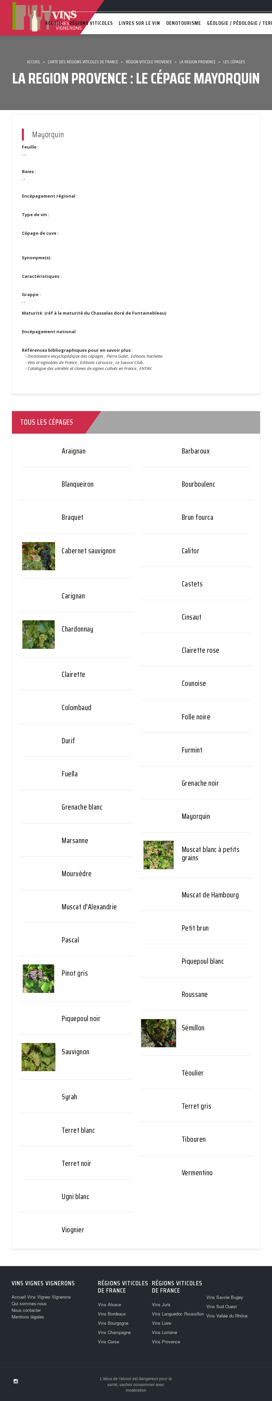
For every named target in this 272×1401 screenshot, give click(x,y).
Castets (192, 584)
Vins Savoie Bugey (224, 1297)
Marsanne (75, 840)
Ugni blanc (75, 1196)
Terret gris (197, 1106)
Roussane (195, 994)
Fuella (70, 774)
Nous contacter (26, 1310)
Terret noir (77, 1163)
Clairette (74, 674)
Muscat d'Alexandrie (89, 907)
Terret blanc (78, 1130)
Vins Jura (161, 1304)
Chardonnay (77, 629)
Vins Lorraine (164, 1332)
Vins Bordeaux (112, 1313)
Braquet (73, 517)
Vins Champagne (114, 1332)
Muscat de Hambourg (210, 895)
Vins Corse (108, 1341)
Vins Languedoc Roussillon (178, 1313)
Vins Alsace (109, 1304)
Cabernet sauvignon (88, 551)
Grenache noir (200, 783)
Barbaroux (196, 451)
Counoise (194, 683)
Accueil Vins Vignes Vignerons (41, 1297)
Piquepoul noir (81, 1018)
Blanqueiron (78, 484)
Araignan (74, 451)
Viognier (73, 1230)
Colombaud (77, 707)
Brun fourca (198, 517)
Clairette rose (201, 650)
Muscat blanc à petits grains (211, 853)
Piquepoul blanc (203, 961)
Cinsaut (192, 617)
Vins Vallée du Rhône (226, 1315)
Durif (68, 741)
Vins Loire (161, 1323)
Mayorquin (196, 816)
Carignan (73, 596)
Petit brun (195, 928)
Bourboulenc (199, 484)
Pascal (70, 940)
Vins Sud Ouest (221, 1306)
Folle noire (196, 717)
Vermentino (197, 1173)
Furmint (192, 750)
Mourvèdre (77, 874)
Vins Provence (166, 1341)
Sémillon (193, 1028)
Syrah (69, 1097)
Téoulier (193, 1073)
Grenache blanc (82, 807)
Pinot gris (75, 973)
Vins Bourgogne (113, 1323)
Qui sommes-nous (29, 1303)
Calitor (191, 551)
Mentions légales (28, 1316)
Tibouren (194, 1139)
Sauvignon (76, 1052)
